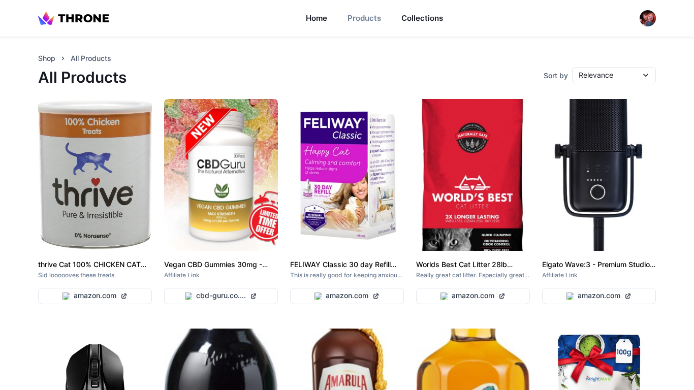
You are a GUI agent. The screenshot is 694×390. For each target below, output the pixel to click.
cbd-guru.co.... (221, 295)
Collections (422, 18)
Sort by (556, 75)
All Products (91, 58)
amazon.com (95, 295)
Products (364, 18)
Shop (46, 58)
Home (316, 18)
